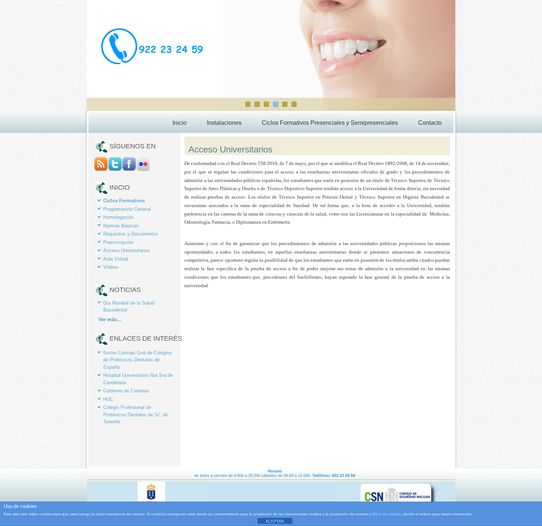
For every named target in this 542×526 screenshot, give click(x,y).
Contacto (430, 123)
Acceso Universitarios (126, 250)
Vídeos (110, 267)
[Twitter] (115, 169)
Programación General (127, 209)
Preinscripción (118, 242)
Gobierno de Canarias (126, 390)
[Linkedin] (143, 169)
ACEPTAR (274, 521)
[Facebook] (129, 169)
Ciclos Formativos (124, 200)
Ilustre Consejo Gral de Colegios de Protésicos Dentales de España (137, 360)
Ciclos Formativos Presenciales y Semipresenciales (330, 123)
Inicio (180, 123)
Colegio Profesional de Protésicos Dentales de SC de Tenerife (135, 414)
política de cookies (385, 514)
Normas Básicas (121, 225)
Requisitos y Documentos (130, 234)
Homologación (118, 217)
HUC (108, 399)
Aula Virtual (115, 259)
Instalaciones (224, 123)
